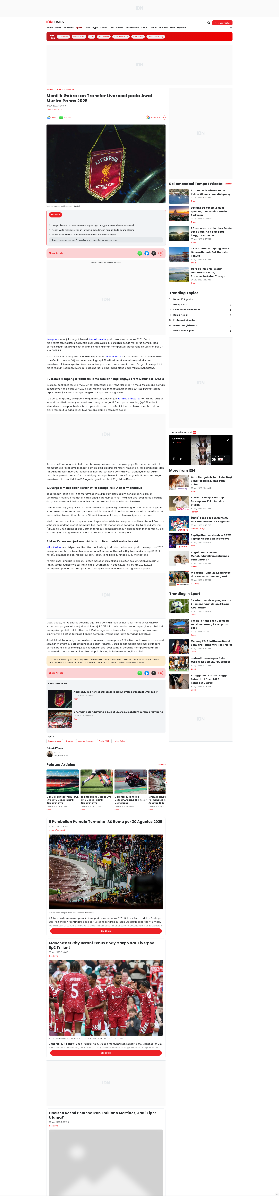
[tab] (56, 214)
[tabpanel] (106, 233)
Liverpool (51, 339)
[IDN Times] (55, 22)
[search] (209, 23)
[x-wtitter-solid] (153, 253)
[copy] (160, 253)
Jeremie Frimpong (129, 398)
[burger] (231, 28)
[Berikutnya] (166, 923)
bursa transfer (97, 339)
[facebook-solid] (146, 253)
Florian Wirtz (113, 356)
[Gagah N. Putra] (49, 754)
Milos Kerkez (53, 547)
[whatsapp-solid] (139, 253)
